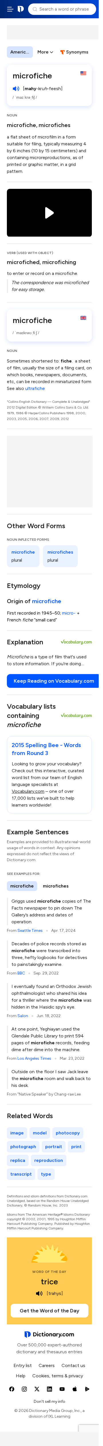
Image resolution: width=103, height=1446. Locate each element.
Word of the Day (49, 1272)
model (40, 1133)
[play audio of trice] (39, 1293)
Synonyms (77, 52)
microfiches (54, 125)
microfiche (21, 125)
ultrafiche (35, 388)
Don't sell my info (49, 1401)
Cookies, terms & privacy (57, 1375)
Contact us (73, 1365)
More (43, 52)
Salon (22, 1015)
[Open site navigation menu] (10, 9)
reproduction (48, 1160)
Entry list (22, 1365)
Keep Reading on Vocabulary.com (54, 681)
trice (49, 1281)
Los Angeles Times (34, 1058)
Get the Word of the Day (49, 1311)
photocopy (68, 1133)
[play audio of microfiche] (16, 88)
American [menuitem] (20, 52)
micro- (69, 613)
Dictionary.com (21, 9)
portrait (53, 1146)
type (46, 1174)
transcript (21, 1174)
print (76, 1146)
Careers (47, 1365)
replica (17, 1160)
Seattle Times (30, 930)
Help (20, 1375)
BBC (21, 973)
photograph (23, 1146)
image (17, 1133)
